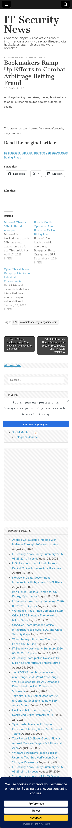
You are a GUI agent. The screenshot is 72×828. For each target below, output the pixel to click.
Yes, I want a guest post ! (36, 424)
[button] (36, 402)
